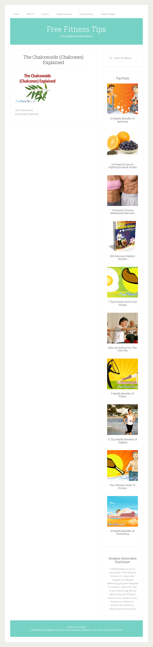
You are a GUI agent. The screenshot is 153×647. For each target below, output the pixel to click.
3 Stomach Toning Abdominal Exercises (122, 212)
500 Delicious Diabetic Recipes (122, 257)
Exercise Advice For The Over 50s (122, 349)
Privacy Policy (97, 630)
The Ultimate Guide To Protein (123, 486)
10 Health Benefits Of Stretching (122, 532)
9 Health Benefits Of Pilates (122, 395)
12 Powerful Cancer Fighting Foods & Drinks (122, 166)
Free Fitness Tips (76, 29)
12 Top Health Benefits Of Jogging (122, 441)
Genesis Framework (72, 630)
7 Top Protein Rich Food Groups (122, 303)
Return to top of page (76, 627)
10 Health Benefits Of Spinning (122, 120)
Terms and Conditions (113, 630)
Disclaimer (86, 630)
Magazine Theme (54, 630)
